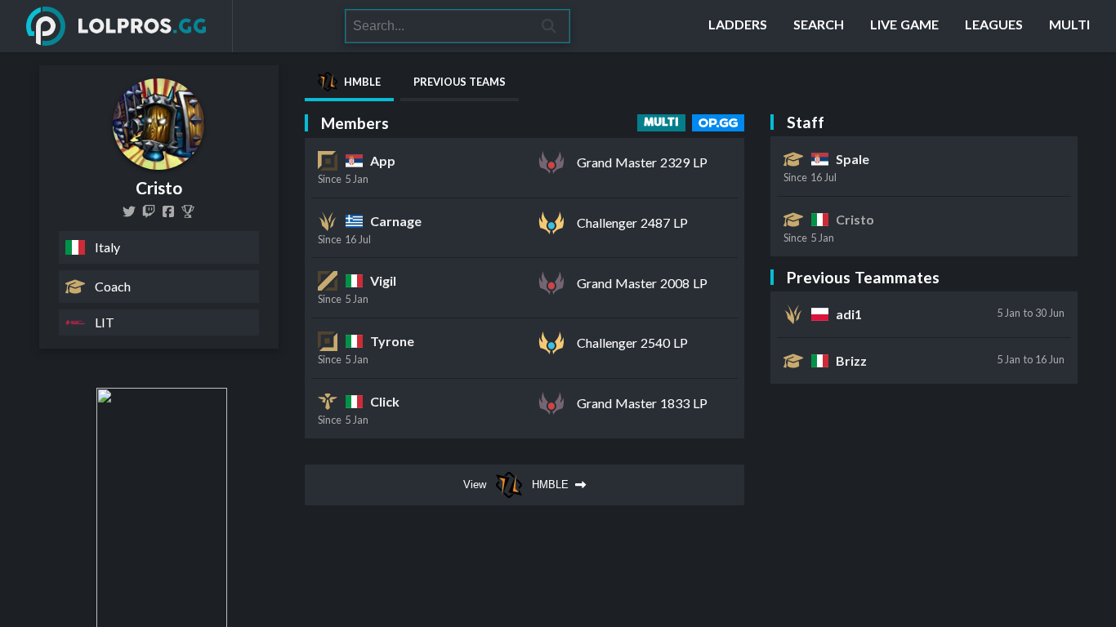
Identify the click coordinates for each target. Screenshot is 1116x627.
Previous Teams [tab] (459, 81)
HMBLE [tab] (362, 81)
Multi (661, 122)
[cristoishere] (148, 211)
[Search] (549, 26)
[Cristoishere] (129, 211)
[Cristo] (188, 211)
